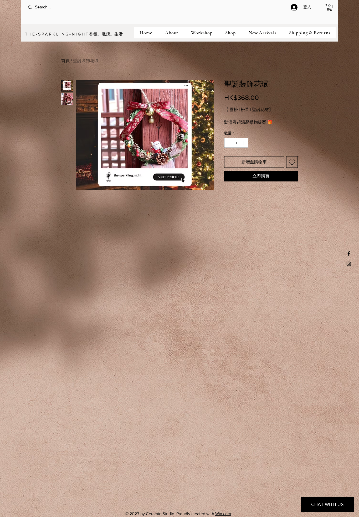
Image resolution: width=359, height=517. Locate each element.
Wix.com (223, 513)
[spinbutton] (236, 143)
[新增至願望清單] (292, 162)
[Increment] (244, 143)
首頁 (65, 60)
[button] (329, 7)
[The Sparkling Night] (349, 253)
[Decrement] (228, 143)
